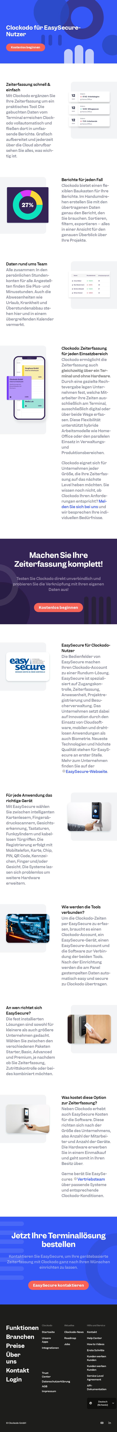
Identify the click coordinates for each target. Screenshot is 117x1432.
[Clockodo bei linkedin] (109, 1422)
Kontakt (17, 1370)
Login (14, 1379)
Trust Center (46, 1374)
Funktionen (18, 1328)
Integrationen (49, 1348)
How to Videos (95, 1344)
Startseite (48, 1332)
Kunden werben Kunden (96, 1358)
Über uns (13, 1358)
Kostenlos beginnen (25, 47)
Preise (15, 1346)
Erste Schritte (95, 1350)
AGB (44, 1386)
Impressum (49, 1391)
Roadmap (70, 1338)
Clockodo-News (74, 1332)
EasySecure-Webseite (86, 771)
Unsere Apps (46, 1339)
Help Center (94, 1338)
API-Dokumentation (96, 1387)
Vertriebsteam (91, 1179)
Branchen (18, 1337)
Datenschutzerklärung (49, 1381)
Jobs (67, 1344)
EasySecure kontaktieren (58, 1285)
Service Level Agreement (95, 1377)
